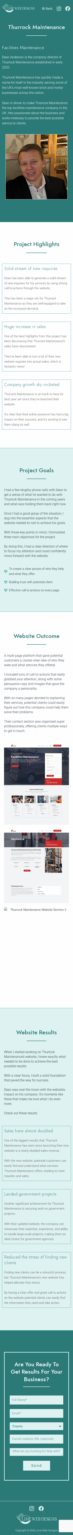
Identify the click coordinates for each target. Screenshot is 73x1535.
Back (49, 8)
